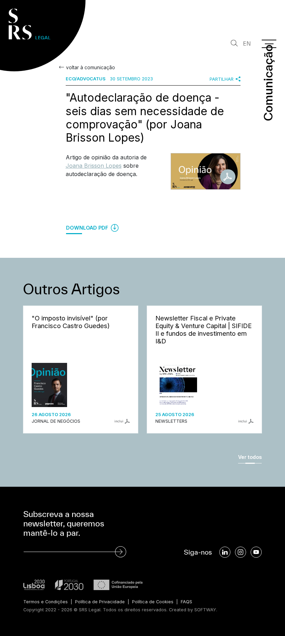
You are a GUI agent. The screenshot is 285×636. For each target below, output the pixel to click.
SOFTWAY (205, 609)
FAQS (186, 601)
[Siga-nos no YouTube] (256, 552)
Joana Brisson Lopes (94, 165)
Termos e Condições (45, 601)
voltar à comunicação (90, 67)
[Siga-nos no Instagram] (240, 552)
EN (247, 43)
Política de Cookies (152, 601)
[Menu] (269, 43)
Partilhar (222, 79)
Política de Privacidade (100, 601)
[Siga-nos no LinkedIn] (224, 552)
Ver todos (250, 457)
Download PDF (87, 228)
